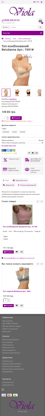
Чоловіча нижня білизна (11, 353)
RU (38, 2)
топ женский (29, 258)
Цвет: (6, 236)
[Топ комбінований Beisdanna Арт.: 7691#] (6, 93)
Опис (7, 180)
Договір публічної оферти (12, 326)
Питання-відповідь (28, 185)
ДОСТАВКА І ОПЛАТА (10, 323)
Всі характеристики (9, 145)
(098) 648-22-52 (8, 385)
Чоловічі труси (8, 361)
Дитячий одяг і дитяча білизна (13, 369)
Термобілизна (8, 372)
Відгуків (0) (10, 185)
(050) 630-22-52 (8, 382)
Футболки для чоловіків (11, 366)
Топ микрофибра (9, 258)
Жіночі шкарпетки (9, 350)
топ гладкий (20, 258)
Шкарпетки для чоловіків (12, 364)
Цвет (4, 129)
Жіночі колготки (8, 347)
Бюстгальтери (8, 342)
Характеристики (21, 180)
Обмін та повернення (10, 329)
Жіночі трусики (8, 345)
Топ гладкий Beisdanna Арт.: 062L (17, 291)
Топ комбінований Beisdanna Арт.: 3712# (20, 227)
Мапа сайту (7, 331)
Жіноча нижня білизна (11, 340)
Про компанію (8, 321)
